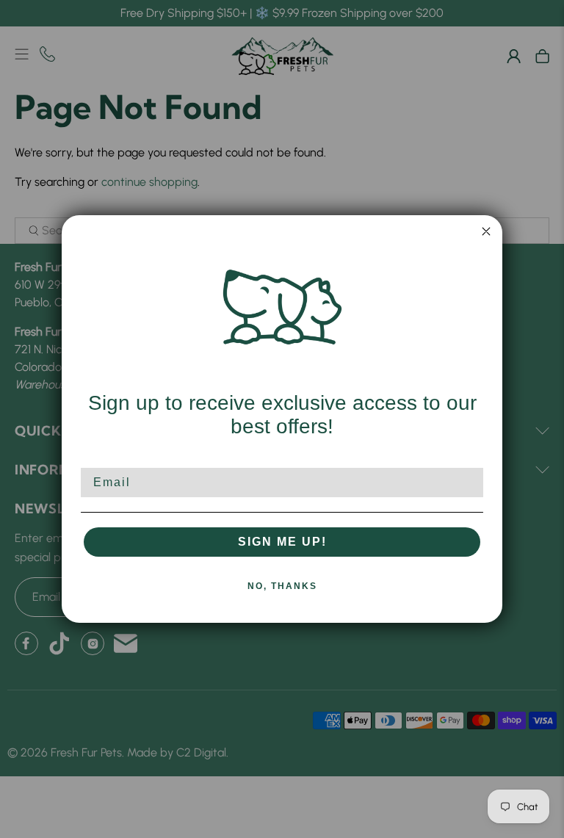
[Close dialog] (486, 231)
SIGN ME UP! (282, 541)
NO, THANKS (282, 586)
